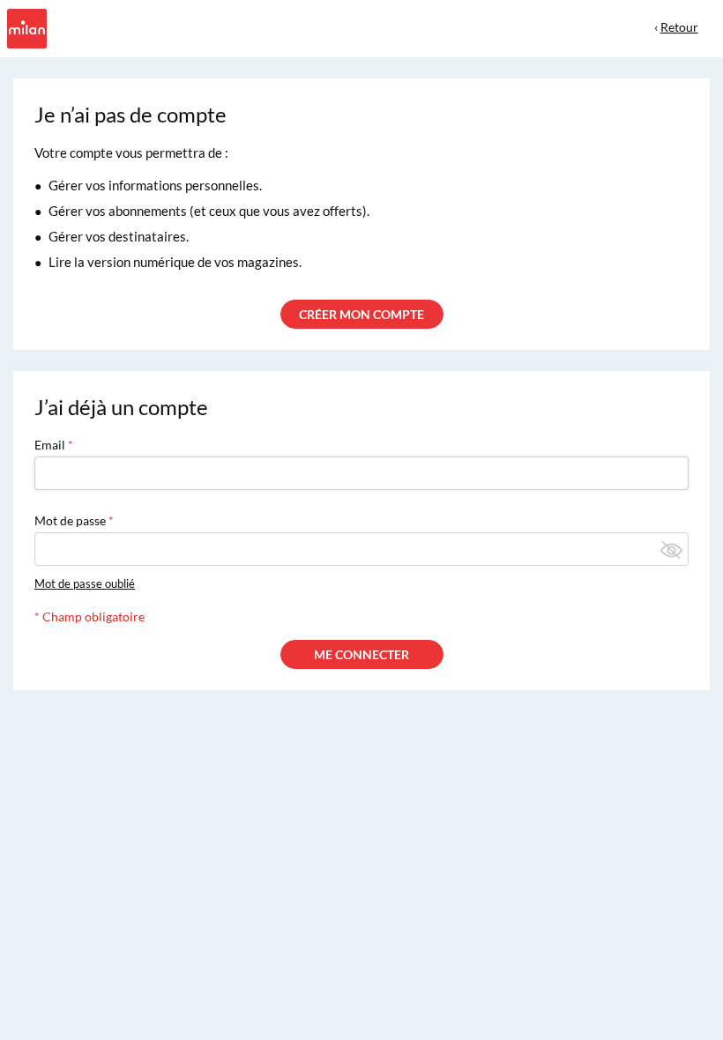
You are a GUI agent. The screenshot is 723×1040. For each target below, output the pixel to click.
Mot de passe (70, 520)
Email (49, 444)
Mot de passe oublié (84, 583)
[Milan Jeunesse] (25, 27)
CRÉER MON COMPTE (361, 314)
